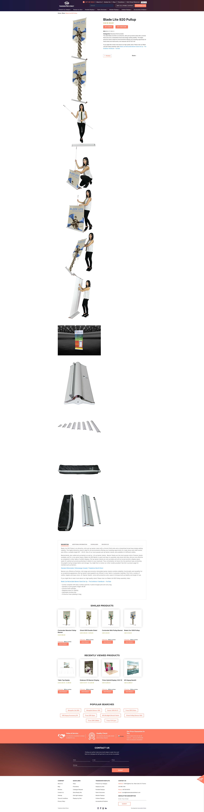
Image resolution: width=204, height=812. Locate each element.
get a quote (108, 26)
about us (99, 2)
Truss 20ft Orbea (130, 710)
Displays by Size (77, 9)
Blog (59, 786)
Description (65, 544)
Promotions (121, 2)
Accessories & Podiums (140, 9)
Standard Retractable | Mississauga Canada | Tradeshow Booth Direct (82, 568)
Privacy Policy (61, 801)
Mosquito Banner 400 (93, 710)
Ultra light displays (78, 795)
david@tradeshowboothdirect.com (131, 792)
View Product (63, 644)
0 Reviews (60, 641)
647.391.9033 (126, 789)
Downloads (94, 544)
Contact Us (61, 792)
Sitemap (60, 795)
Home (59, 13)
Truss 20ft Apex (90, 715)
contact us (107, 2)
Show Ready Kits (140, 5)
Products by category (64, 9)
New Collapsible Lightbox (125, 5)
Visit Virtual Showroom (133, 2)
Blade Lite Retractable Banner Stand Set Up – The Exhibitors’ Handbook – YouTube (86, 581)
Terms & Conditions (63, 798)
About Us (60, 783)
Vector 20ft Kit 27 (112, 710)
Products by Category (101, 783)
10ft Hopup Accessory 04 (70, 715)
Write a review (67, 641)
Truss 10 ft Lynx (111, 720)
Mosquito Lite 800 (73, 710)
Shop (114, 2)
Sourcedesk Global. (142, 808)
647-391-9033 (89, 2)
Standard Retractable (117, 34)
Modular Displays (114, 9)
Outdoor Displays (126, 9)
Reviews (60, 789)
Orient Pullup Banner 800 (134, 715)
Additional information (79, 544)
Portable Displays (89, 9)
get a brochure (121, 26)
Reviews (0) (105, 544)
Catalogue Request (78, 789)
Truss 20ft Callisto (93, 720)
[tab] (65, 544)
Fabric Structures (101, 9)
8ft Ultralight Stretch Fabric (110, 715)
